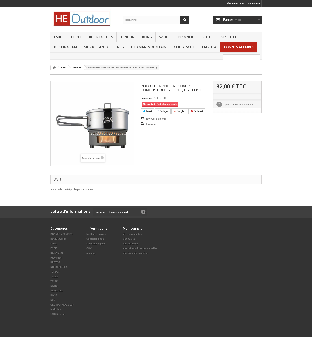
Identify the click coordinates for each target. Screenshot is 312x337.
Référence (146, 98)
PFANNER (185, 37)
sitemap (90, 253)
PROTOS (206, 37)
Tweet (148, 111)
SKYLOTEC (229, 37)
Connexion (254, 3)
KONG (147, 37)
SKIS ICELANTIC (96, 47)
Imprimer (151, 124)
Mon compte (133, 228)
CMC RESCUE (184, 47)
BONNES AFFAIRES (239, 47)
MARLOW (209, 47)
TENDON (127, 37)
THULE (76, 37)
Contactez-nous (235, 3)
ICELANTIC (56, 253)
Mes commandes (132, 234)
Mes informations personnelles (140, 248)
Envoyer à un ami (156, 118)
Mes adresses (130, 243)
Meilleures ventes (96, 234)
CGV (89, 248)
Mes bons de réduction (135, 253)
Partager (163, 111)
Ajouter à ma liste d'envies (238, 104)
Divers (53, 286)
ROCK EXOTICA (101, 37)
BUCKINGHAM (65, 47)
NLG (120, 47)
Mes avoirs (129, 239)
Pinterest (198, 111)
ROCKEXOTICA (59, 267)
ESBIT (58, 37)
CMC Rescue (57, 314)
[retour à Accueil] (54, 67)
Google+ (180, 111)
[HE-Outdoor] (83, 18)
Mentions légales (95, 243)
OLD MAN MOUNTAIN (148, 47)
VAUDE (164, 37)
